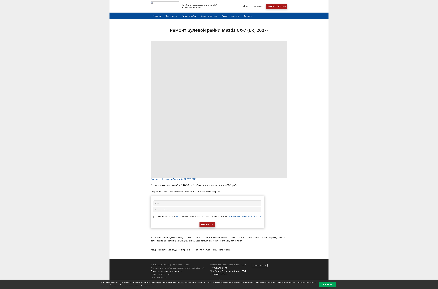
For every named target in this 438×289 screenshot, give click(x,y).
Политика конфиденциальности (166, 271)
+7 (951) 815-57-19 (218, 268)
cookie (115, 282)
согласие (178, 216)
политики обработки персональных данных (245, 216)
